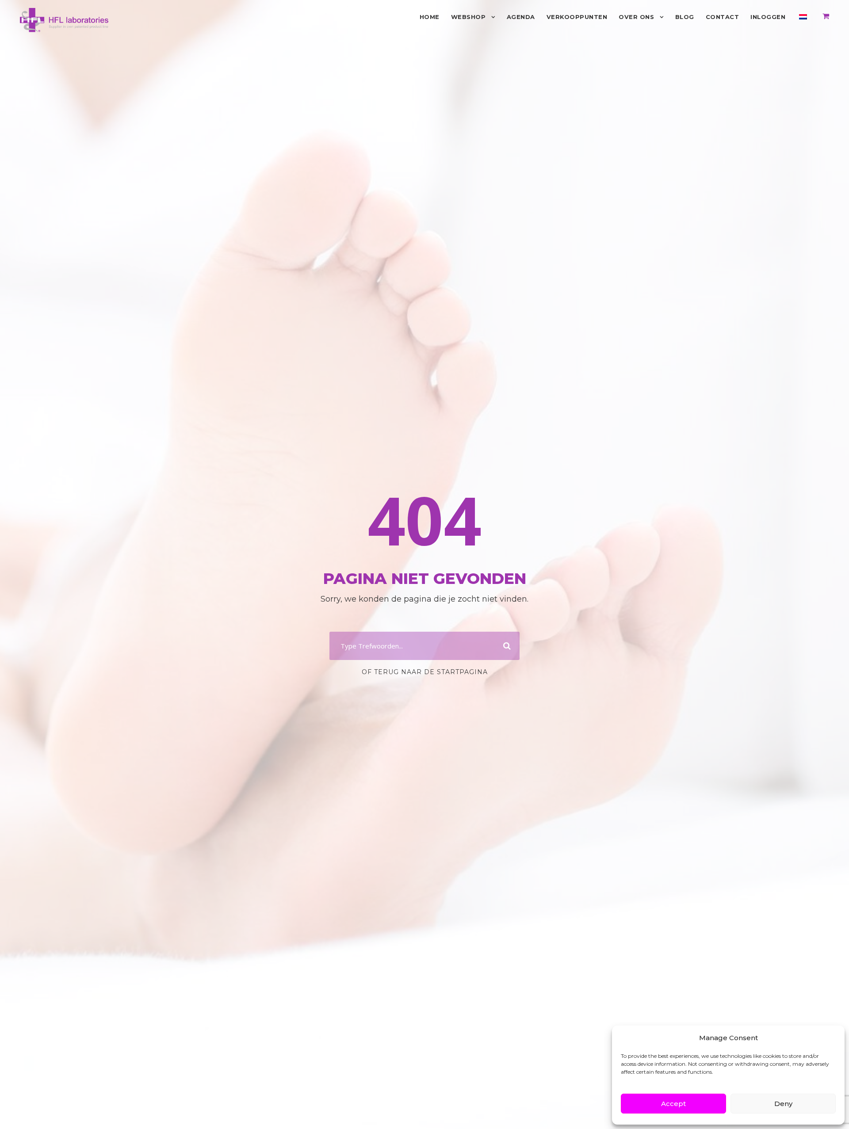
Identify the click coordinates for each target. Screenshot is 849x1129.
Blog (684, 16)
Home (430, 16)
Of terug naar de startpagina (425, 672)
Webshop (468, 16)
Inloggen (767, 16)
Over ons (636, 16)
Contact (722, 16)
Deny (783, 1103)
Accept (673, 1103)
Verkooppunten (577, 16)
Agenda (521, 16)
